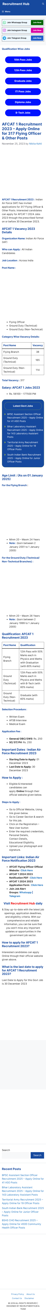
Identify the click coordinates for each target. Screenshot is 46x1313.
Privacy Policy (17, 1294)
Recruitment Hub (16, 4)
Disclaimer (29, 1298)
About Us (30, 1294)
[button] (43, 4)
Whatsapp (25, 892)
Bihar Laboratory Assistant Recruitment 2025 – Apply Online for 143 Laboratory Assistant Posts (23, 1191)
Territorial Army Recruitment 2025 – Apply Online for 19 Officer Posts (22, 446)
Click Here (27, 870)
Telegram (14, 896)
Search (6, 1150)
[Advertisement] (23, 174)
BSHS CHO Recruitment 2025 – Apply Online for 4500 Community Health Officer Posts (21, 1224)
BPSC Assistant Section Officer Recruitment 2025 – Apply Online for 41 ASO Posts (25, 417)
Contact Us (17, 1298)
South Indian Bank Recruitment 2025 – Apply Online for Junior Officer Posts (24, 458)
